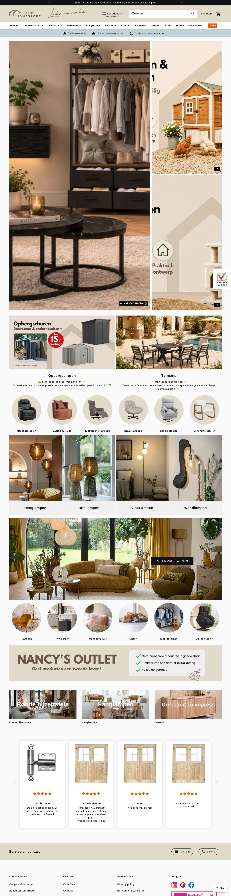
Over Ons (69, 884)
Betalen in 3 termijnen (131, 890)
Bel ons (211, 851)
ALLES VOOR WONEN (172, 560)
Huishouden (74, 25)
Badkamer (111, 25)
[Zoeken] (193, 14)
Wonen (14, 25)
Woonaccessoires (33, 25)
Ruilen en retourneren (22, 890)
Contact (68, 890)
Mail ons (185, 851)
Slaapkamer (93, 25)
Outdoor (156, 25)
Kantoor (126, 25)
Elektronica (56, 25)
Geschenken (195, 25)
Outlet (212, 25)
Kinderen (140, 25)
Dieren (180, 25)
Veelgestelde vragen (21, 884)
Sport (168, 25)
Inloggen (206, 13)
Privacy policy (125, 884)
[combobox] (163, 14)
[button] (15, 781)
